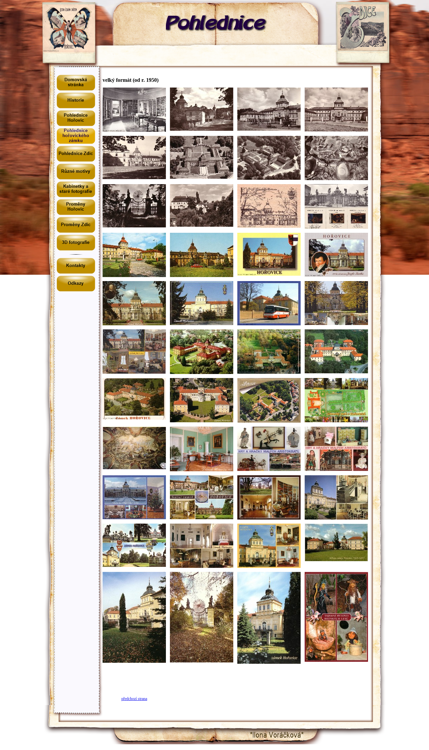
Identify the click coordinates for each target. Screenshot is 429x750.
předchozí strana (134, 698)
